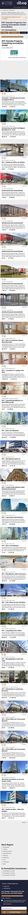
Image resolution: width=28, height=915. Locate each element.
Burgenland (6, 847)
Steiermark (6, 857)
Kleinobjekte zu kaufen (9, 871)
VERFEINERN (24, 32)
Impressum (7, 888)
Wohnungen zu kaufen (9, 873)
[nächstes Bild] (26, 85)
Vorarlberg (6, 862)
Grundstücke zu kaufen (9, 875)
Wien (4, 864)
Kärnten (5, 849)
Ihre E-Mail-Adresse (5, 905)
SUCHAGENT (4, 32)
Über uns (6, 886)
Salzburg (5, 855)
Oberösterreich (7, 853)
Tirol (4, 859)
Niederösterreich (7, 851)
